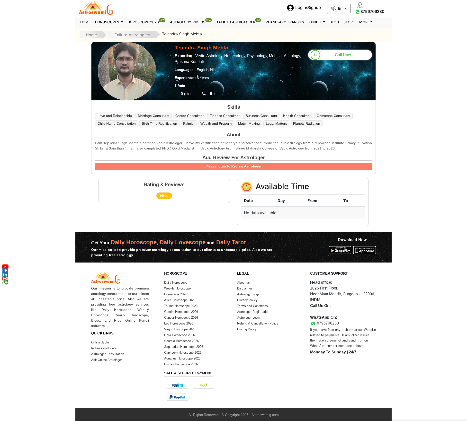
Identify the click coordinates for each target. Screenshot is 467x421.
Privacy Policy (247, 300)
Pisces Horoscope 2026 (181, 364)
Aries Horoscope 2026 (179, 300)
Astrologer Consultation (107, 354)
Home (85, 22)
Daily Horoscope (175, 282)
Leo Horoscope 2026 (178, 323)
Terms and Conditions (252, 306)
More (364, 22)
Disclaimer (244, 288)
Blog (334, 22)
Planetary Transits (285, 22)
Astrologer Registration (253, 312)
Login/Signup (308, 7)
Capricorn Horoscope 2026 (182, 352)
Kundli (315, 22)
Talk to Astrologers (132, 34)
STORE (349, 22)
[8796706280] (357, 11)
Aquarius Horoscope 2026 (182, 358)
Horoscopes (107, 22)
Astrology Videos (190, 21)
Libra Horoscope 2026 (179, 335)
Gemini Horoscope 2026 (181, 312)
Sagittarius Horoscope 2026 (183, 347)
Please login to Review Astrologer (233, 166)
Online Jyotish (101, 342)
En (340, 8)
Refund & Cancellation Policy (257, 323)
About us (243, 282)
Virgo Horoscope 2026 (179, 329)
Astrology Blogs (248, 294)
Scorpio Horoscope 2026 (181, 341)
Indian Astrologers (104, 348)
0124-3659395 (322, 311)
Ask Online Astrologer (106, 360)
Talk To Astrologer (238, 21)
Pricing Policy (247, 329)
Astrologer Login (248, 317)
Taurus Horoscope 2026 (181, 306)
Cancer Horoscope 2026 (181, 317)
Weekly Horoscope (177, 288)
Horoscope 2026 (146, 21)
